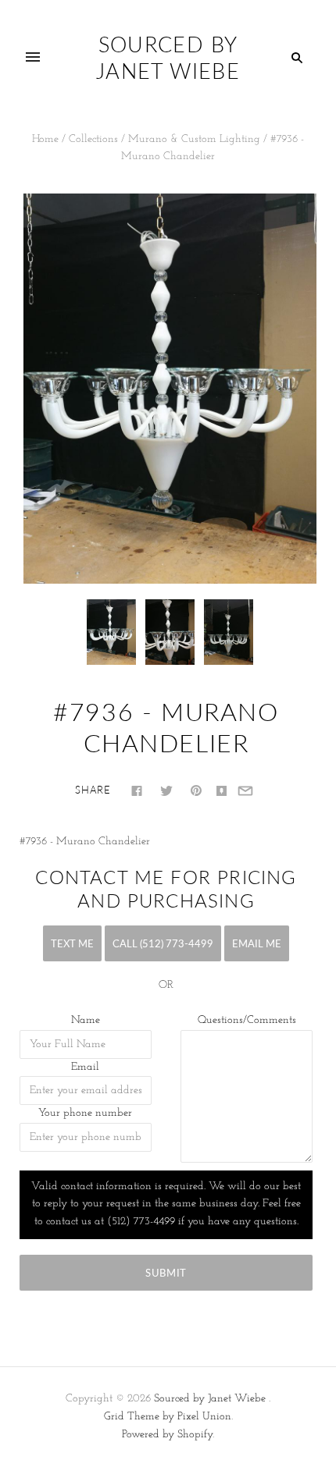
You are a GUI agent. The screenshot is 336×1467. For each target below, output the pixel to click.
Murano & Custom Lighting (194, 139)
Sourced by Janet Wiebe (210, 1399)
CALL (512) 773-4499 (163, 943)
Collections (93, 139)
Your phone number (85, 1113)
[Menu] (32, 57)
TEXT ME (72, 943)
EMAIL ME (256, 943)
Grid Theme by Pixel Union (167, 1417)
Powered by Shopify (167, 1434)
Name (85, 1020)
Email (85, 1067)
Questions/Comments (247, 1020)
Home (45, 139)
